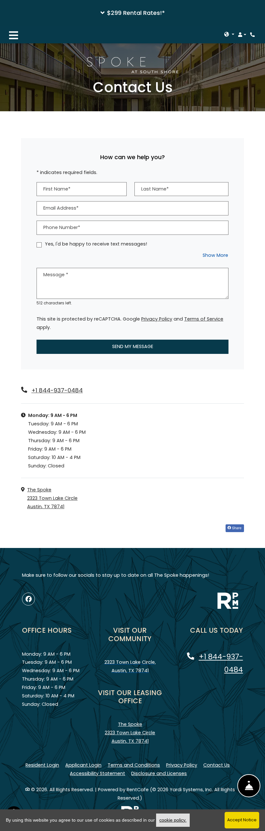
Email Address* (61, 208)
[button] (132, 13)
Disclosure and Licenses (159, 773)
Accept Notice (242, 820)
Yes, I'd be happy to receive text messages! (96, 244)
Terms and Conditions (134, 764)
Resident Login (42, 764)
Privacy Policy (156, 318)
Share (236, 527)
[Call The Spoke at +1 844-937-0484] (253, 34)
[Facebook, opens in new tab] (28, 599)
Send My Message (132, 346)
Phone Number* (61, 227)
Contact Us (216, 765)
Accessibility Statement (97, 773)
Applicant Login (83, 764)
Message (55, 274)
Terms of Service (203, 318)
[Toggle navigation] (13, 34)
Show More (215, 255)
